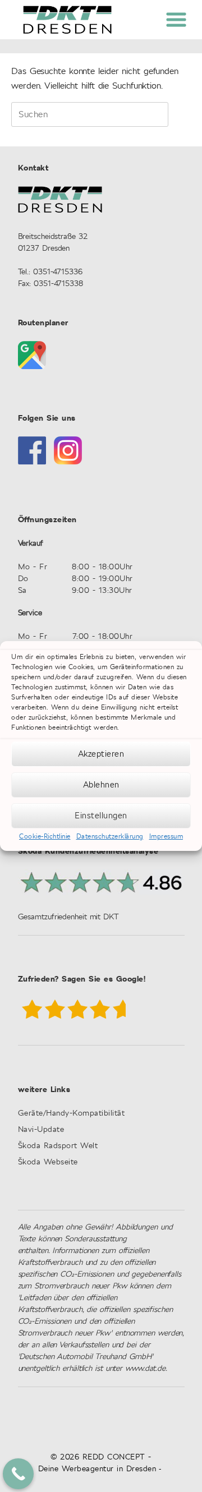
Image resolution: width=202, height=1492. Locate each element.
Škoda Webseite (48, 1162)
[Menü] (175, 18)
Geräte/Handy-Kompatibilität (71, 1114)
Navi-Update (41, 1130)
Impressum (166, 836)
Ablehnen (101, 785)
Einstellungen (101, 815)
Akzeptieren (101, 754)
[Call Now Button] (18, 1473)
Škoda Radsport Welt (58, 1146)
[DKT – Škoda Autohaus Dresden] (67, 20)
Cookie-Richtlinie (45, 836)
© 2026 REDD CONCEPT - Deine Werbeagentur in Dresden (97, 1463)
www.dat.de (145, 1368)
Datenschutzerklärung (110, 836)
